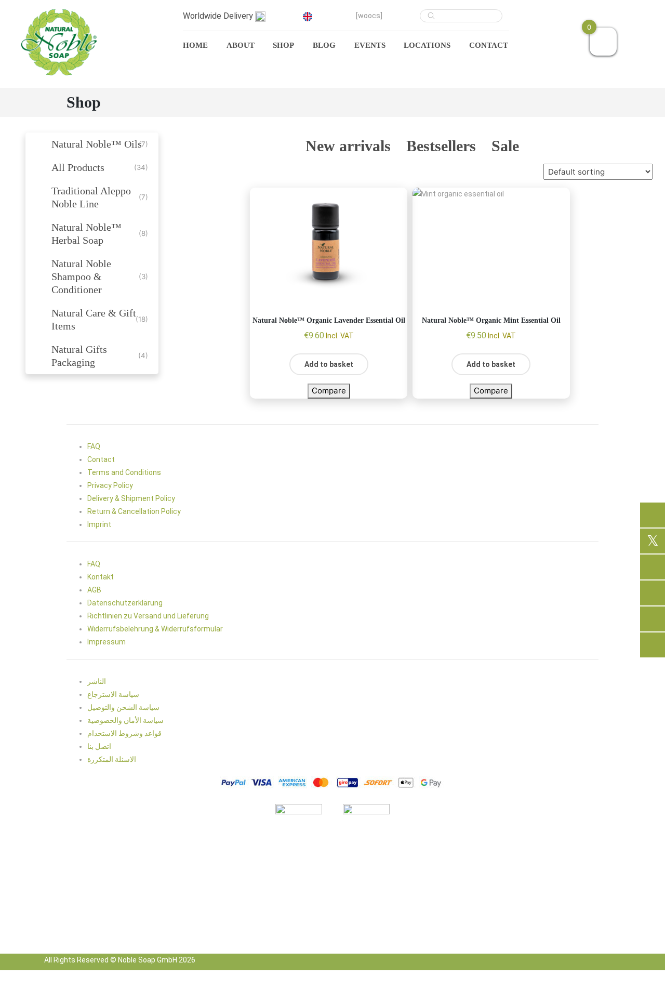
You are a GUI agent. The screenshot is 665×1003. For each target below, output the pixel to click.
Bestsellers (441, 146)
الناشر (96, 681)
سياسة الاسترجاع (113, 694)
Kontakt (100, 577)
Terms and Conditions (124, 472)
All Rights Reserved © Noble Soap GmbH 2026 (119, 960)
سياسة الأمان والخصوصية (125, 720)
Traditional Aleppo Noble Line (91, 197)
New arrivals (348, 146)
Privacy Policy (110, 485)
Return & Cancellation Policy (134, 511)
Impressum (106, 642)
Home (195, 45)
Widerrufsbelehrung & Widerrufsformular (155, 629)
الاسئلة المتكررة (111, 759)
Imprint (99, 524)
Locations (427, 45)
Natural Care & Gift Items (93, 319)
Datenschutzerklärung (125, 603)
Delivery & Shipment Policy (131, 498)
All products (77, 167)
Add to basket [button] (328, 364)
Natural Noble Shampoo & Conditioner (81, 276)
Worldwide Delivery (219, 16)
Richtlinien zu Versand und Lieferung (148, 616)
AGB (94, 590)
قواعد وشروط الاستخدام (124, 733)
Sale (505, 146)
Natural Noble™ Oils (96, 144)
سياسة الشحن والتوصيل (123, 707)
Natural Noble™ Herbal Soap (86, 233)
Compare (329, 390)
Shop (283, 45)
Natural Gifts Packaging (79, 356)
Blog (324, 45)
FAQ (93, 446)
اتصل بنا (99, 746)
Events (369, 45)
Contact (488, 45)
